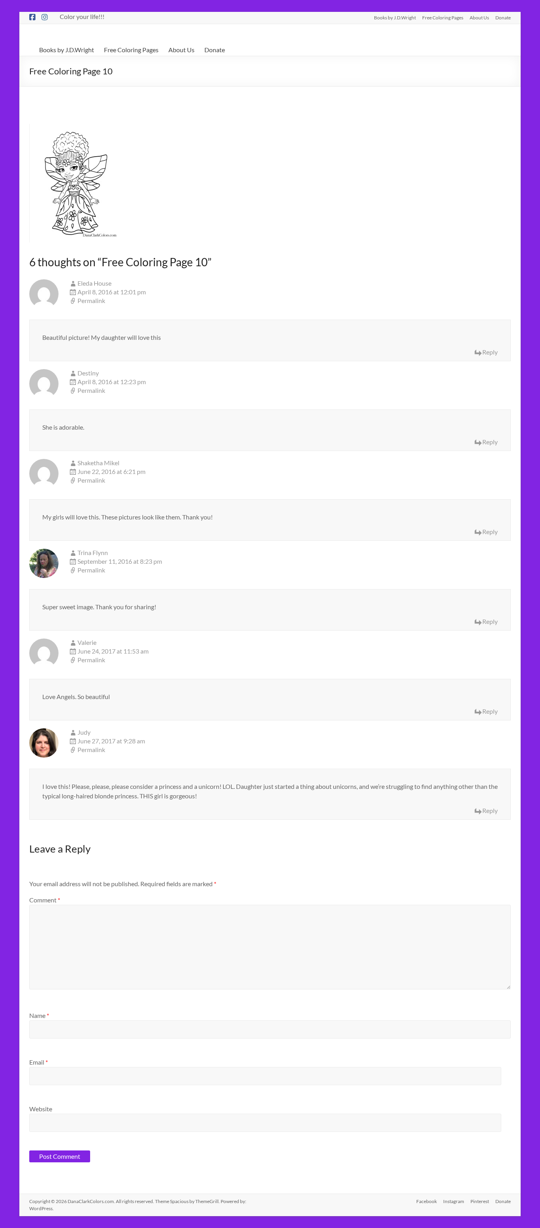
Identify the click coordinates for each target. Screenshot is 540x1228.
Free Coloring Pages (442, 17)
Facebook (426, 1201)
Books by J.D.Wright (395, 17)
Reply (490, 352)
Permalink (91, 300)
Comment (44, 900)
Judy (84, 732)
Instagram (453, 1201)
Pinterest (479, 1201)
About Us (479, 17)
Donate (503, 17)
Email (38, 1062)
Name (39, 1015)
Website (40, 1108)
